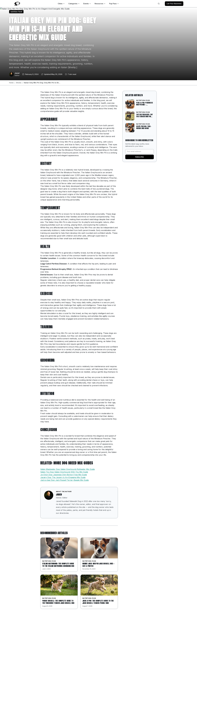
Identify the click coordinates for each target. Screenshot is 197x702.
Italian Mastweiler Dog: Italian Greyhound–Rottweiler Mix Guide (67, 469)
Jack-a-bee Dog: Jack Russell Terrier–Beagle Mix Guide (64, 480)
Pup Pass (113, 4)
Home (11, 83)
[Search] (158, 3)
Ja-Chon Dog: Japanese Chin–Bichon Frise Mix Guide (63, 475)
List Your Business (174, 4)
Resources (99, 4)
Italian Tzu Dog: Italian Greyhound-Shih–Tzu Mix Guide (64, 472)
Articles (18, 83)
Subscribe (139, 157)
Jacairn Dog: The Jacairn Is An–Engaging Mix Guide (63, 477)
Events (86, 4)
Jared (59, 494)
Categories (72, 4)
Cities (60, 4)
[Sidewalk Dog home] (17, 3)
